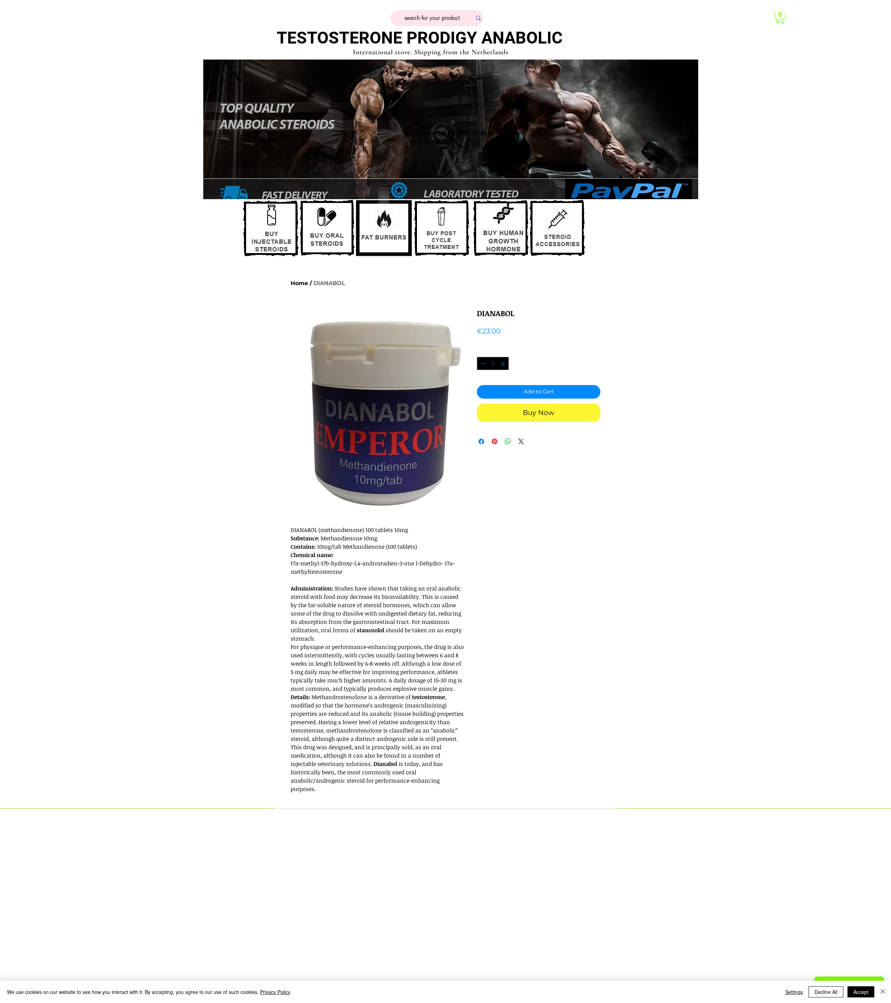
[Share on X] (521, 441)
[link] (780, 18)
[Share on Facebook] (481, 441)
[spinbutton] (493, 363)
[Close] (882, 991)
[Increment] (503, 363)
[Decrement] (482, 363)
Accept (860, 991)
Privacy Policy (275, 991)
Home (299, 283)
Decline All (825, 991)
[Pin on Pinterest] (494, 441)
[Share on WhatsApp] (508, 441)
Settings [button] (794, 991)
